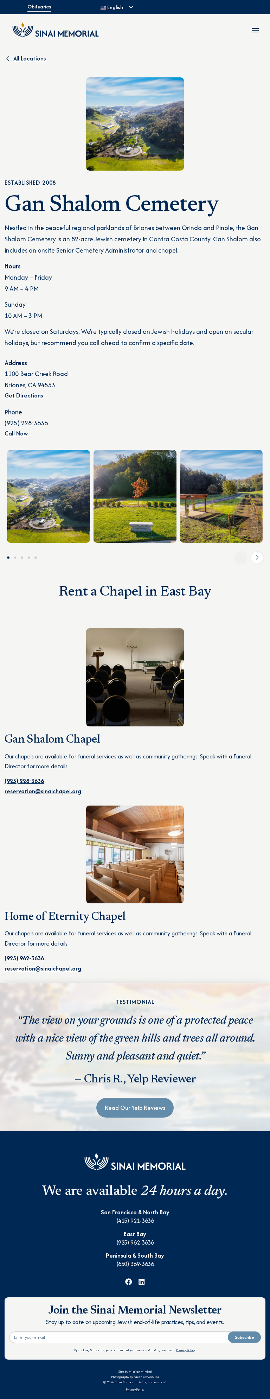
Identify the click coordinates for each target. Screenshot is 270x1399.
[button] (240, 558)
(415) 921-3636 (135, 1220)
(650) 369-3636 (135, 1264)
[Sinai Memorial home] (55, 29)
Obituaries (39, 6)
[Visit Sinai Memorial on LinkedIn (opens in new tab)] (141, 1281)
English (114, 7)
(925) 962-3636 (135, 1242)
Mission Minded (140, 1371)
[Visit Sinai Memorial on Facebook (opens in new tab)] (128, 1281)
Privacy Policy (185, 1350)
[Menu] (255, 30)
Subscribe (244, 1337)
